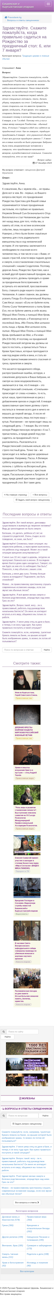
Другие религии (12, 1237)
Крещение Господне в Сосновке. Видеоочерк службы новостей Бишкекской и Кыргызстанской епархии (26, 906)
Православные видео (25, 778)
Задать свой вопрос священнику (33, 500)
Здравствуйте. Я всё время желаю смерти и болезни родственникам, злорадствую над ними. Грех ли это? (26, 597)
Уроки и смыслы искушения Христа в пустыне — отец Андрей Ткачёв (26, 771)
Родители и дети (38, 1254)
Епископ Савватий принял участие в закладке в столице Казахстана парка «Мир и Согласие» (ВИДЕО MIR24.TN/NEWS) (27, 863)
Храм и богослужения (13, 1264)
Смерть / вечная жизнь (10, 1255)
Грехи (8, 1225)
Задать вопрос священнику (28, 1124)
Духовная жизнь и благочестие (11, 1218)
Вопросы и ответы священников (23, 20)
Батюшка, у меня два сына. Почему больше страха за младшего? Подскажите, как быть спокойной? (23, 576)
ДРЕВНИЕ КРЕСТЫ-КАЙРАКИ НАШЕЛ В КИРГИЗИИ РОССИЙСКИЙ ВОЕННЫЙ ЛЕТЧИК (26, 731)
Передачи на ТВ (22, 871)
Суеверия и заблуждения (39, 1247)
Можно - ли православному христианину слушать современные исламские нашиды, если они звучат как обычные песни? (26, 587)
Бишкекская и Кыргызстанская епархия (18, 5)
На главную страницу (16, 494)
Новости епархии (23, 962)
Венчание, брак (12, 1245)
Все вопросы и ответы (26, 1202)
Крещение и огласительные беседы (38, 1228)
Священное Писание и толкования (38, 1238)
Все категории (27, 1271)
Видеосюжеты (22, 914)
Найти (47, 650)
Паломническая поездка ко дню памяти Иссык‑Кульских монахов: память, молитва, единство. (27, 996)
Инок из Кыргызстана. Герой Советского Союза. (26, 694)
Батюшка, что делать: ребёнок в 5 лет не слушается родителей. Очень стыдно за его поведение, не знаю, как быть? (23, 536)
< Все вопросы (40, 494)
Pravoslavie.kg (14, 17)
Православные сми (24, 698)
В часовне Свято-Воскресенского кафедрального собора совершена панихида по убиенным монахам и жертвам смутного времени (25, 951)
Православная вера (36, 1218)
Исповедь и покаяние (37, 1264)
